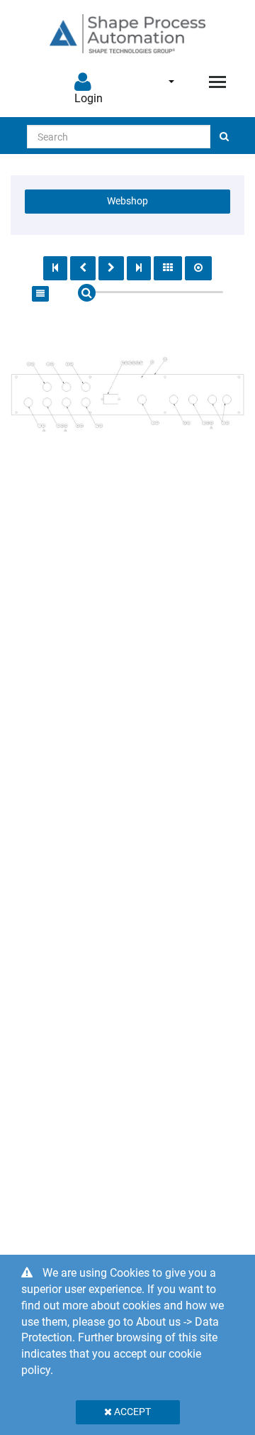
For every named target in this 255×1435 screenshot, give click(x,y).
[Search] (224, 137)
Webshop (127, 201)
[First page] (55, 268)
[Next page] (111, 268)
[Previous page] (83, 268)
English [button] (161, 81)
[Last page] (139, 268)
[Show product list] (40, 294)
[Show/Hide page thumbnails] (168, 268)
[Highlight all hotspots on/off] (198, 268)
